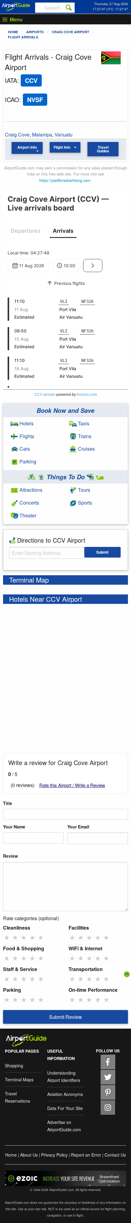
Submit (102, 552)
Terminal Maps (19, 1079)
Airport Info (27, 147)
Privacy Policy (54, 1155)
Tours (83, 489)
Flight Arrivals (23, 37)
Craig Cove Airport (70, 32)
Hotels (26, 423)
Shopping (14, 1065)
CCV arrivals (44, 394)
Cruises (86, 448)
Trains (84, 436)
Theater (27, 515)
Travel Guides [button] (103, 149)
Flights (26, 436)
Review (10, 856)
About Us (29, 1155)
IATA (11, 80)
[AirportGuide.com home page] (16, 6)
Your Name (14, 827)
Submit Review (65, 1016)
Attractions (30, 489)
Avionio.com (86, 394)
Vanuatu (64, 134)
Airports (35, 32)
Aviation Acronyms (65, 1094)
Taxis (83, 423)
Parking (27, 461)
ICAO (12, 99)
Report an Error (86, 1155)
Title (7, 803)
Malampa (42, 134)
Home (13, 32)
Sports (84, 502)
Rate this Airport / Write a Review (72, 785)
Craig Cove (17, 134)
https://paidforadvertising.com (64, 180)
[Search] (69, 8)
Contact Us (115, 1155)
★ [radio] (7, 937)
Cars (24, 448)
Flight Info (62, 147)
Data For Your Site (65, 1108)
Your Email (78, 827)
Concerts (28, 502)
